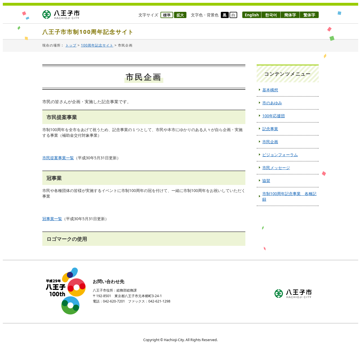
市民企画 (270, 141)
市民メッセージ (276, 167)
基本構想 (270, 89)
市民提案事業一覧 (58, 157)
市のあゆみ (272, 102)
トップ (70, 45)
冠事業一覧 (52, 218)
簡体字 (290, 14)
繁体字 (309, 14)
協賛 (266, 180)
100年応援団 (273, 115)
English (252, 14)
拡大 (180, 14)
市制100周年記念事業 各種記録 (289, 196)
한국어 (271, 14)
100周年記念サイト (97, 45)
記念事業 (270, 128)
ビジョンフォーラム (280, 154)
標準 (167, 14)
